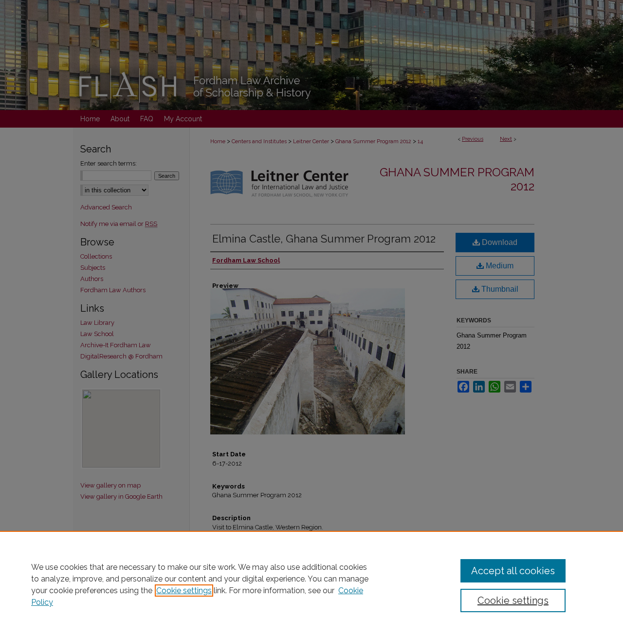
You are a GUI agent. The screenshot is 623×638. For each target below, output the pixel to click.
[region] (311, 584)
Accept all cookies (513, 571)
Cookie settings (184, 590)
